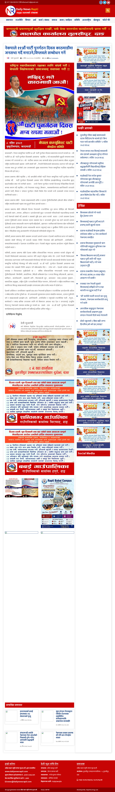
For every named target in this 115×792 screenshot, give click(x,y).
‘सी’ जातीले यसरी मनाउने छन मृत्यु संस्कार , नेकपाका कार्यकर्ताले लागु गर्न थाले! (94, 299)
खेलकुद (96, 20)
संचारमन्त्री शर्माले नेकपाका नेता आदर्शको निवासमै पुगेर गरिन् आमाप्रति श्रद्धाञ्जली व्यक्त (28, 737)
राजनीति (19, 20)
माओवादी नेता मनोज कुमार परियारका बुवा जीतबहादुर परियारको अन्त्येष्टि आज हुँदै (91, 179)
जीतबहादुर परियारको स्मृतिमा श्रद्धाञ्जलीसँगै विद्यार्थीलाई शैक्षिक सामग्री (93, 167)
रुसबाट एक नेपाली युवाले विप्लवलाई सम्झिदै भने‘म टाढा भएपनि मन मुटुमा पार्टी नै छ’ (92, 287)
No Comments (53, 58)
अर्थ (34, 20)
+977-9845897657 (12, 2)
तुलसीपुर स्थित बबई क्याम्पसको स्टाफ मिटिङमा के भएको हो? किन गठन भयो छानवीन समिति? (93, 138)
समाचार (9, 20)
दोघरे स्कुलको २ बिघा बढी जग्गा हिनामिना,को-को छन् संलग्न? (92, 322)
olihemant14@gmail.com (29, 2)
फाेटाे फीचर (108, 20)
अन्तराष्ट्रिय (86, 20)
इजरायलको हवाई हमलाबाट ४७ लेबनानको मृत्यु (26, 714)
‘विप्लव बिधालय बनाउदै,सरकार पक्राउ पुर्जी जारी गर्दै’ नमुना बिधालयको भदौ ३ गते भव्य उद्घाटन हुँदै (92, 261)
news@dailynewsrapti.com (19, 781)
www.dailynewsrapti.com (16, 771)
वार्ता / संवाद (44, 20)
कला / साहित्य (66, 20)
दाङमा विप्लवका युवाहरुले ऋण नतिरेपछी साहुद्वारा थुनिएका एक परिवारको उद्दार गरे (93, 246)
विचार (27, 20)
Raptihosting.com (92, 790)
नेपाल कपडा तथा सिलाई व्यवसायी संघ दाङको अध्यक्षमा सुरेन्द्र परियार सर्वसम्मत (94, 154)
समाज (54, 20)
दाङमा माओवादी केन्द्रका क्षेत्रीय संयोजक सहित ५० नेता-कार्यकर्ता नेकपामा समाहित (93, 234)
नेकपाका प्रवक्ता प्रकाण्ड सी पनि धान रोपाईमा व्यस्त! (64, 735)
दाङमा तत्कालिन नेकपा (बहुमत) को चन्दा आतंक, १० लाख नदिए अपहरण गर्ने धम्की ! (92, 274)
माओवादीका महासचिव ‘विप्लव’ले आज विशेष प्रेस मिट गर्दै (93, 193)
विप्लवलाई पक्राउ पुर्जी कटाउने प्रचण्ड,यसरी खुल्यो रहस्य (92, 223)
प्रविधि (77, 20)
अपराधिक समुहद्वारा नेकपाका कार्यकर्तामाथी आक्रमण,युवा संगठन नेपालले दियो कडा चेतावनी (93, 312)
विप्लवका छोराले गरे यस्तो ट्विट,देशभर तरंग (90, 214)
